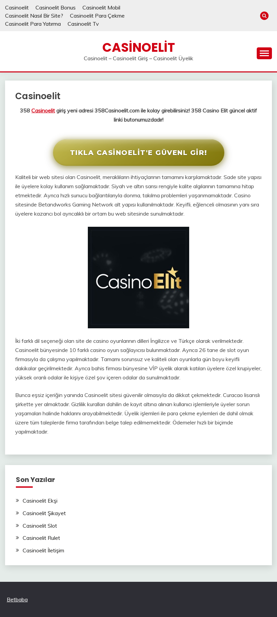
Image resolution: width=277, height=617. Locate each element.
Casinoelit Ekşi (40, 500)
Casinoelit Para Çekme (97, 15)
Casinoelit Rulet (41, 537)
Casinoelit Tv (83, 23)
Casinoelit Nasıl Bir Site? (34, 15)
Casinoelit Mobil (101, 7)
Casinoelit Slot (40, 525)
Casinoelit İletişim (43, 550)
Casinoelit (17, 7)
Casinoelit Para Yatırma (33, 23)
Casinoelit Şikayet (44, 513)
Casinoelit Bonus (55, 7)
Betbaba (17, 599)
